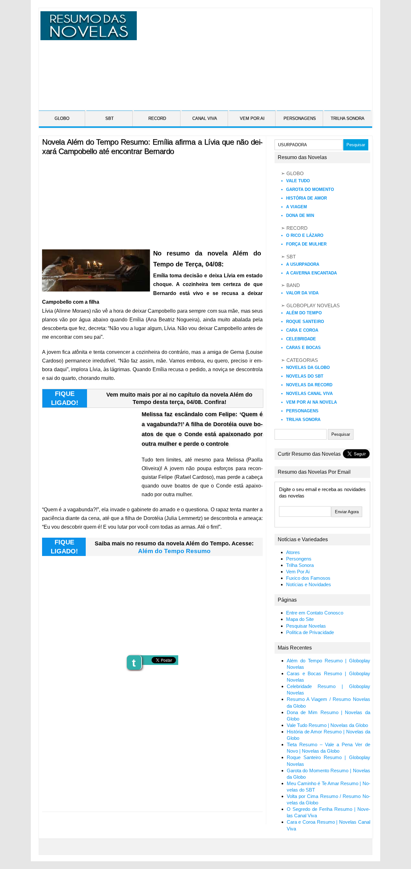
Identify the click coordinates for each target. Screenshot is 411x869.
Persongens (298, 558)
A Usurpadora (302, 264)
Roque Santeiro (305, 321)
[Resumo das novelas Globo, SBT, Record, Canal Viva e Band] (87, 36)
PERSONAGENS (300, 118)
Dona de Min (300, 215)
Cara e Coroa (302, 330)
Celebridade (301, 338)
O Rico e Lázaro (304, 235)
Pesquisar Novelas (306, 626)
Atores (293, 552)
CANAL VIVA (204, 118)
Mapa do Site (300, 619)
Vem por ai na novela (311, 402)
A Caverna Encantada (311, 273)
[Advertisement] (254, 56)
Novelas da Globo (308, 367)
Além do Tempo (304, 312)
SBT (109, 118)
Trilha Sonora (303, 419)
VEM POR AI (252, 118)
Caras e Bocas (303, 347)
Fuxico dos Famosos (308, 578)
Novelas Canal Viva (309, 393)
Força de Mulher (306, 244)
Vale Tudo (298, 180)
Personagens (302, 410)
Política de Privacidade (310, 632)
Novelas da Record (309, 384)
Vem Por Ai (298, 571)
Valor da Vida (302, 293)
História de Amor (306, 198)
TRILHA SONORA (347, 118)
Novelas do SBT (304, 376)
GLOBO (62, 118)
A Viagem (296, 206)
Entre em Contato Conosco (314, 612)
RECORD (157, 118)
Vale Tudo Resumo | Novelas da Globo (327, 725)
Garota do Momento (310, 189)
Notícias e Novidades (308, 584)
